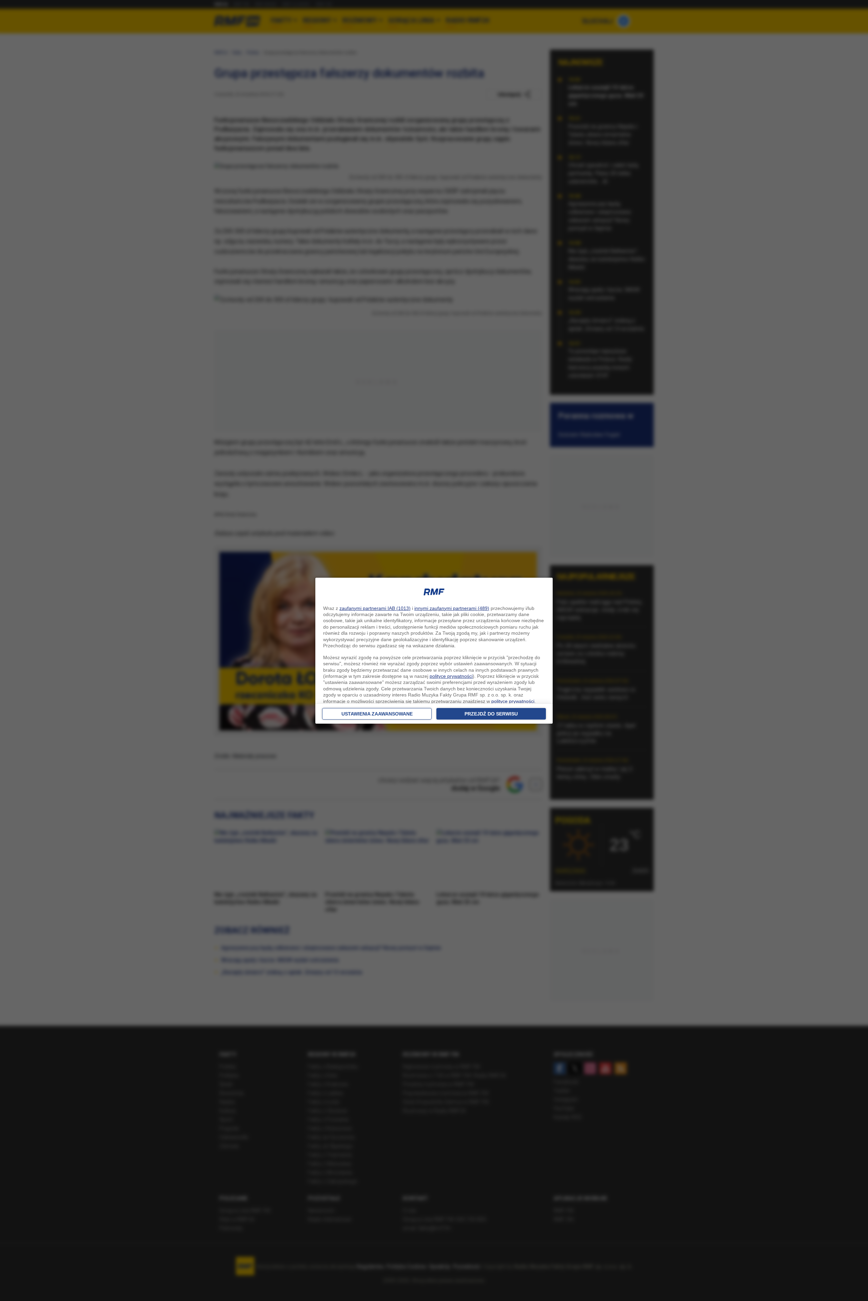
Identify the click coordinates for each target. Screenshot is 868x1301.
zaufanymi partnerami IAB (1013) (375, 608)
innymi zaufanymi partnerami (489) (451, 608)
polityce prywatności (451, 676)
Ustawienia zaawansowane (377, 714)
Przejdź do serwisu (491, 714)
